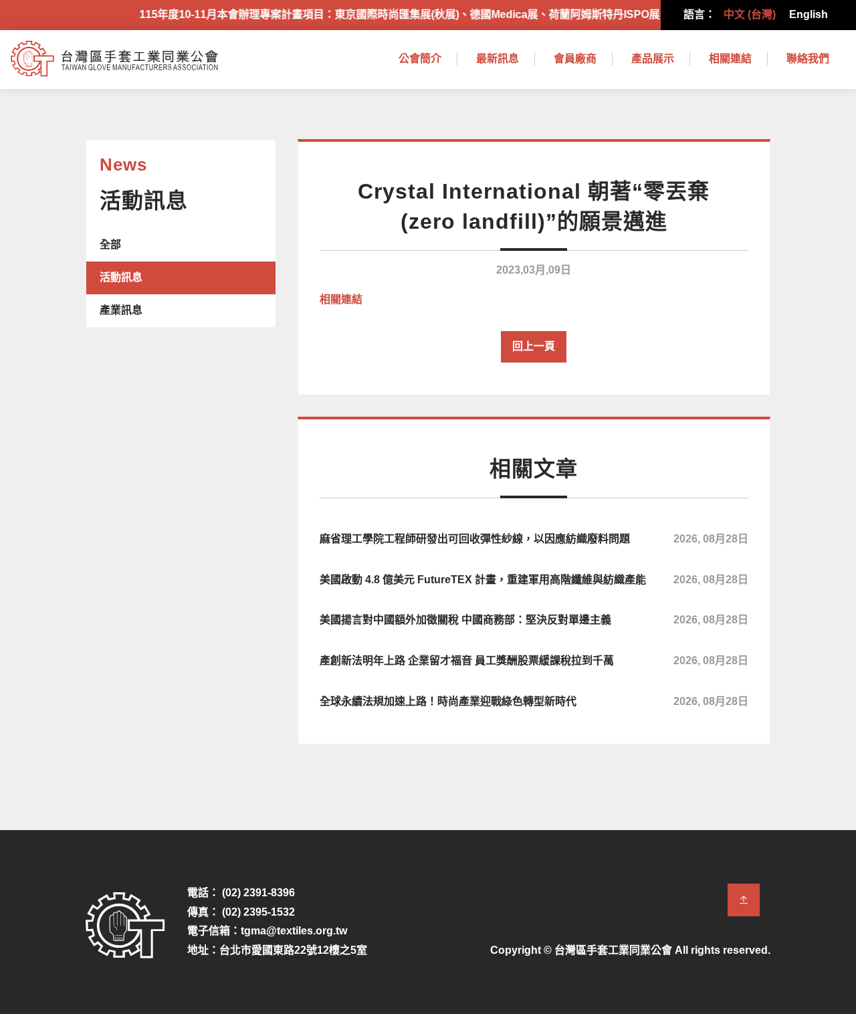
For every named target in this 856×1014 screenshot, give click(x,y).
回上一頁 (533, 346)
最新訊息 (497, 58)
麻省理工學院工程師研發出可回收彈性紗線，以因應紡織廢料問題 (534, 538)
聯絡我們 (807, 58)
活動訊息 (121, 277)
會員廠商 (575, 58)
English (808, 14)
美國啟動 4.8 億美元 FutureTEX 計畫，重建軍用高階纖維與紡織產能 (534, 579)
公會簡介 (420, 58)
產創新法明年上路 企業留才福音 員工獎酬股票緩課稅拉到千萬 (534, 660)
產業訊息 (121, 310)
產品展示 (652, 58)
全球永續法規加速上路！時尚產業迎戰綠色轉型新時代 (534, 701)
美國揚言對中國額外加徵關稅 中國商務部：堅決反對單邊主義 (534, 619)
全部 (110, 244)
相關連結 (730, 58)
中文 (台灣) (750, 14)
